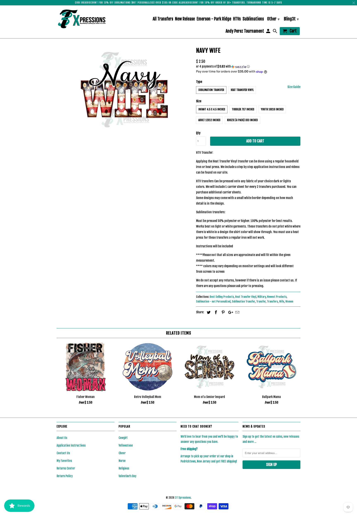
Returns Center (66, 468)
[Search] (275, 32)
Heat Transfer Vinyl (242, 90)
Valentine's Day (127, 476)
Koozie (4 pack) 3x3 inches (242, 120)
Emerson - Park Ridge (214, 19)
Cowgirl (123, 438)
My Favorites (64, 460)
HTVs (237, 19)
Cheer (122, 453)
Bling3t (291, 18)
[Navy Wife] (124, 89)
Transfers (272, 301)
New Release (185, 19)
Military (261, 296)
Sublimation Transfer (211, 90)
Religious (124, 468)
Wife (281, 301)
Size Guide (293, 87)
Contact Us (63, 453)
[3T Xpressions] (85, 18)
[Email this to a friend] (236, 312)
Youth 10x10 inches (272, 109)
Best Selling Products (222, 296)
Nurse (122, 460)
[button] (248, 67)
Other (273, 18)
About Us (62, 438)
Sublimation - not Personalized (213, 301)
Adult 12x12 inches (209, 120)
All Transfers (163, 19)
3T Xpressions (183, 497)
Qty (198, 133)
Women (289, 301)
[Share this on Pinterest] (222, 312)
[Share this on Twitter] (208, 312)
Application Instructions (71, 445)
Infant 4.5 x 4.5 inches (211, 109)
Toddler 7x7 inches (243, 109)
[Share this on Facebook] (215, 312)
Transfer (261, 301)
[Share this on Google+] (229, 312)
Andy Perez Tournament (245, 31)
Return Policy (65, 476)
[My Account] (268, 32)
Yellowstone (126, 445)
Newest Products (277, 296)
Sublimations (253, 19)
